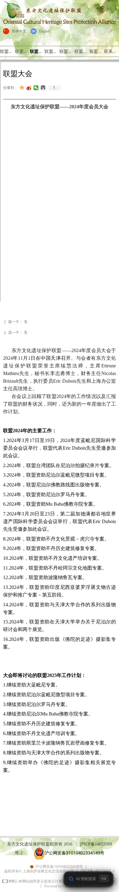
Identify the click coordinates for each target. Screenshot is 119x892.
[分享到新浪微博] (29, 87)
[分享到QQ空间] (22, 87)
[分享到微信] (36, 87)
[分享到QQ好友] (43, 87)
